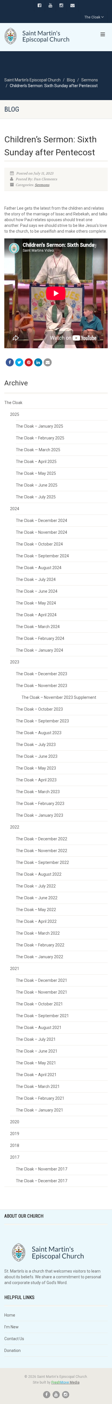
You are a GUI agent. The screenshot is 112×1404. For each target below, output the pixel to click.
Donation (12, 1350)
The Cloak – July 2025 (36, 497)
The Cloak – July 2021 (36, 1039)
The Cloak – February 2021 (40, 1098)
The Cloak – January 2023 (39, 815)
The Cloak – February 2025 (40, 438)
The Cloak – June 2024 (36, 591)
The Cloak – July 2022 (36, 886)
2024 (14, 508)
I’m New (11, 1327)
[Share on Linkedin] (38, 362)
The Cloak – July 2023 (36, 744)
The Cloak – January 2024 (39, 650)
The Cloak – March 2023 (38, 791)
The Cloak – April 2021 (36, 1074)
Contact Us (14, 1338)
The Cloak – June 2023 (36, 756)
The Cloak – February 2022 (40, 945)
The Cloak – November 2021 (41, 992)
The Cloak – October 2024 (39, 544)
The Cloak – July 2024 (36, 579)
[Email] (48, 362)
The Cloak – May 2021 (36, 1063)
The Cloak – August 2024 (38, 567)
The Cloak (92, 17)
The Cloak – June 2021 (36, 1051)
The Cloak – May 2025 (36, 473)
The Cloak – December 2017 (41, 1181)
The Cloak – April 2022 (36, 921)
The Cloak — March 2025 (38, 449)
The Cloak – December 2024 (41, 520)
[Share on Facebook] (10, 362)
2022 (14, 827)
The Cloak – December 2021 (41, 980)
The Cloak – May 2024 (36, 603)
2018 (14, 1145)
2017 (14, 1157)
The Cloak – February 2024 (40, 638)
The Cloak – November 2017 (41, 1169)
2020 (14, 1122)
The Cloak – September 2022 (42, 862)
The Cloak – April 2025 (36, 461)
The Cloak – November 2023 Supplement (59, 697)
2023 (14, 662)
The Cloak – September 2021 (42, 1015)
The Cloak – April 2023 (36, 780)
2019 (14, 1133)
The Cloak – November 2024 (41, 532)
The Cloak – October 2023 (39, 709)
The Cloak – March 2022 (38, 933)
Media (65, 1382)
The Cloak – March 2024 (38, 626)
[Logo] (37, 36)
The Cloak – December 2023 (41, 674)
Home (9, 1315)
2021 (14, 968)
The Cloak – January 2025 (39, 426)
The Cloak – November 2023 (41, 685)
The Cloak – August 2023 (38, 732)
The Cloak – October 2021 (39, 1004)
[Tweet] (19, 362)
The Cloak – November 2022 (41, 850)
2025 (14, 414)
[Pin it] (29, 362)
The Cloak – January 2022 (39, 957)
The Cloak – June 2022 (36, 898)
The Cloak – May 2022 (36, 909)
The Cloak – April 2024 (36, 615)
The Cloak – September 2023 (42, 721)
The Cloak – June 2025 (36, 485)
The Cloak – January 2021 (39, 1110)
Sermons (42, 185)
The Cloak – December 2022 (41, 839)
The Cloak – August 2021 (38, 1027)
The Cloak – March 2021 (38, 1086)
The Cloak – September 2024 (42, 556)
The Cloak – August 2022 (38, 874)
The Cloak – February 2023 (40, 803)
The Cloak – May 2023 (36, 768)
